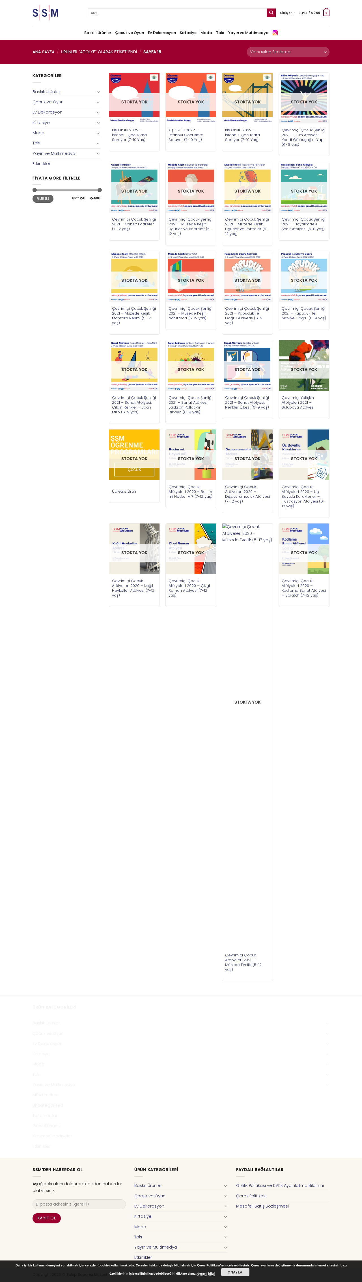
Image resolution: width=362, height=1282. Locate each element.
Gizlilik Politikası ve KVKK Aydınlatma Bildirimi (280, 1185)
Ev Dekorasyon (162, 32)
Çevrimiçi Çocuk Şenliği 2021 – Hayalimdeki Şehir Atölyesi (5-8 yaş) (304, 224)
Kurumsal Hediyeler (52, 1136)
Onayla (235, 1272)
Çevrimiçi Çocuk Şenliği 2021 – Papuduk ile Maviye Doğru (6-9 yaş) (304, 313)
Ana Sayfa (44, 52)
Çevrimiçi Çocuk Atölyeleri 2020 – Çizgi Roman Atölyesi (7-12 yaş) (189, 588)
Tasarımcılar (45, 1115)
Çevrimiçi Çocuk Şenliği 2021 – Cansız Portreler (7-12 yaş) (134, 224)
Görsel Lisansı (47, 1126)
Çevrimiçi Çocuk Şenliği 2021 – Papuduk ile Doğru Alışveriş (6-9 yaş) (247, 315)
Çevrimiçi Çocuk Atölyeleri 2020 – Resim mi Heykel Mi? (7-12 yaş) (190, 491)
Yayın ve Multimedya (248, 32)
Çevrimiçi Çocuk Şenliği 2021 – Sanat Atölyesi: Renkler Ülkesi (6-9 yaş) (247, 402)
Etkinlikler (41, 163)
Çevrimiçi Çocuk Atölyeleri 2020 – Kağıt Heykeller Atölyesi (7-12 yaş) (133, 588)
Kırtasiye (188, 32)
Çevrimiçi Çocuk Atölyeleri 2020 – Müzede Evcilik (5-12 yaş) (243, 962)
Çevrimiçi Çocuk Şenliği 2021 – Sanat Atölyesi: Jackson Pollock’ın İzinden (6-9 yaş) (190, 404)
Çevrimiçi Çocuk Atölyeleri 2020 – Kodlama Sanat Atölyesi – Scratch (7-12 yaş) (304, 588)
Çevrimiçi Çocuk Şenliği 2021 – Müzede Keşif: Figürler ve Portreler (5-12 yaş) (190, 226)
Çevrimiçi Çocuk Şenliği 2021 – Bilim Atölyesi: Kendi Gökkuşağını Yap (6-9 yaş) (304, 137)
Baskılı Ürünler (97, 32)
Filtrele (42, 198)
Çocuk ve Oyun (129, 32)
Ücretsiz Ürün (124, 491)
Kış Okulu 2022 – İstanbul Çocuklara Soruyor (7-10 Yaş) (129, 135)
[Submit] (271, 12)
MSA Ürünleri (45, 1095)
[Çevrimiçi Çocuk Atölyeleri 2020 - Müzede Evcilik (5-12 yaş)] (247, 736)
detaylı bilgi (206, 1273)
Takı (220, 32)
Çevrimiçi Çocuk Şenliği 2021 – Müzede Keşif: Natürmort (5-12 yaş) (190, 313)
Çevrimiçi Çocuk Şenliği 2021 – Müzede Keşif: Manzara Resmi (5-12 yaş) (134, 315)
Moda (206, 32)
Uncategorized (48, 1105)
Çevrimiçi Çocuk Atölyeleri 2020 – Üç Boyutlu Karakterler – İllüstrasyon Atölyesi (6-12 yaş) (303, 496)
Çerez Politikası (251, 1196)
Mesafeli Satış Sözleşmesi (262, 1206)
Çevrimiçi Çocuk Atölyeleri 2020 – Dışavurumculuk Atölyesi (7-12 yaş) (247, 494)
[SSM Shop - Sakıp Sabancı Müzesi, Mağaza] (56, 13)
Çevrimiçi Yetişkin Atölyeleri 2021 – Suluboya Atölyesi (298, 402)
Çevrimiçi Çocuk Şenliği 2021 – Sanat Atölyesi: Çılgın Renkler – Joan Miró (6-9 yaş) (134, 404)
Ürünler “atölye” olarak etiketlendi (99, 52)
